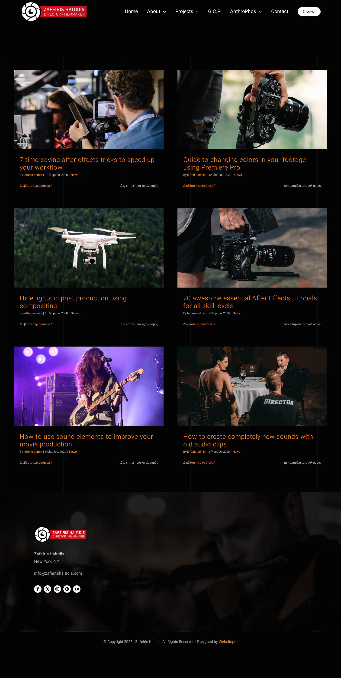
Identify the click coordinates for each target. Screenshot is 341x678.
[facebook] (38, 589)
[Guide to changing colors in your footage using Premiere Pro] (252, 109)
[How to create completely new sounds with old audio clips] (252, 386)
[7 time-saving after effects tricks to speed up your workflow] (89, 109)
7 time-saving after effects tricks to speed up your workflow (87, 163)
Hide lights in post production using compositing (73, 302)
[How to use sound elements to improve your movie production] (89, 386)
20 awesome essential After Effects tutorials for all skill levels (250, 302)
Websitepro (228, 642)
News (74, 175)
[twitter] (47, 589)
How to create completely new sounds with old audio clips (248, 440)
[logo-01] (53, 3)
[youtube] (76, 589)
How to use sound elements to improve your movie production (86, 440)
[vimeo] (67, 589)
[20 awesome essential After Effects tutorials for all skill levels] (252, 248)
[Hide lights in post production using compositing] (89, 248)
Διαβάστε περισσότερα (35, 185)
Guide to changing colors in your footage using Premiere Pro (244, 163)
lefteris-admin (33, 175)
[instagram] (57, 589)
